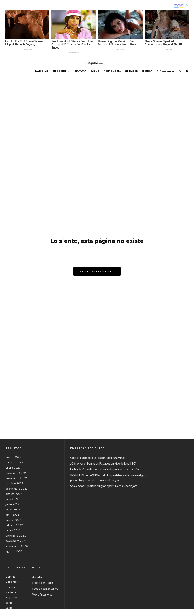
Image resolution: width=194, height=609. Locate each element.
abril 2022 (12, 514)
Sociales (131, 71)
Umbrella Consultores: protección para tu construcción (104, 469)
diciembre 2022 (16, 472)
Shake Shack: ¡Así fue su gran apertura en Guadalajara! (104, 486)
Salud (95, 71)
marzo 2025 (13, 457)
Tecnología (112, 71)
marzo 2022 (13, 519)
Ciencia (147, 71)
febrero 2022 (14, 525)
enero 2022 (13, 530)
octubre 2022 (14, 483)
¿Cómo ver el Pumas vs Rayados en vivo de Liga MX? (103, 463)
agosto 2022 (14, 493)
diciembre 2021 (16, 535)
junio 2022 (13, 504)
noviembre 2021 (16, 540)
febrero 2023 (14, 462)
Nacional (41, 71)
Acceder (37, 577)
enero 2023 (13, 467)
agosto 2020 (14, 551)
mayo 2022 (13, 509)
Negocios (59, 71)
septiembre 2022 (17, 488)
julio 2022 (12, 499)
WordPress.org (42, 594)
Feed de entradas (43, 582)
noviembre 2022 (16, 478)
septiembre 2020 (17, 546)
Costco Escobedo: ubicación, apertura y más (97, 457)
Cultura (80, 71)
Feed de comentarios (45, 588)
